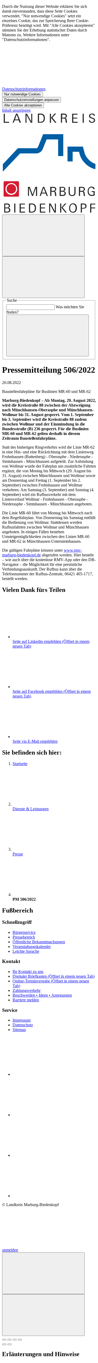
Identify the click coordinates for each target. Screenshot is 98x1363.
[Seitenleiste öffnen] (43, 277)
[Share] (9, 1339)
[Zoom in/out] (20, 1339)
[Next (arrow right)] (9, 1344)
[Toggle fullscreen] (15, 1339)
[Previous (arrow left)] (4, 1344)
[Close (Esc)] (4, 1339)
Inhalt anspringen (16, 110)
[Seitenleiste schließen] (43, 1315)
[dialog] (49, 56)
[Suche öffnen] (43, 235)
